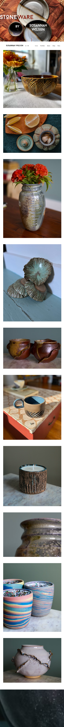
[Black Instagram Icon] (28, 45)
